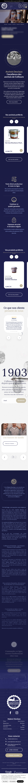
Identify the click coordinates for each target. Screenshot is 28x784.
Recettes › (22, 727)
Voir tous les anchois (13, 159)
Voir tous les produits (13, 294)
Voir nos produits (13, 102)
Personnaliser (13, 781)
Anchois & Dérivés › (7, 728)
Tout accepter (20, 781)
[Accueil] (4, 6)
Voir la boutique (13, 670)
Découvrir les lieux (9, 445)
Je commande (6, 37)
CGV (8, 765)
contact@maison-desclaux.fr (14, 741)
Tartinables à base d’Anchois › (7, 726)
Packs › (4, 721)
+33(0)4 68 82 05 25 (13, 739)
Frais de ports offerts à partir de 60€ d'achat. (14, 1)
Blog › (23, 725)
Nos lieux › (22, 723)
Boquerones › (6, 723)
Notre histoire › (21, 721)
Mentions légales (17, 765)
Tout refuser (5, 781)
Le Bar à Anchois (13, 750)
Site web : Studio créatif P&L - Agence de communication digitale (14, 763)
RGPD (11, 765)
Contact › (23, 729)
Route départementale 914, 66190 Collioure (14, 745)
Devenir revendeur (14, 755)
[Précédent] (11, 121)
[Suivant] (16, 121)
